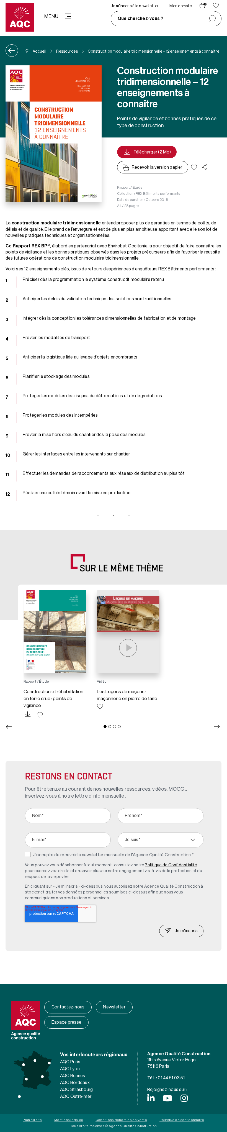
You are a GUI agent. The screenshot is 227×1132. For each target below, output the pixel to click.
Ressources (67, 51)
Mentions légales (68, 1119)
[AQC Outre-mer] (19, 1096)
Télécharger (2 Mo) (152, 152)
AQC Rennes (72, 1076)
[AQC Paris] (34, 1060)
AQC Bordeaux (75, 1082)
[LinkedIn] (150, 1098)
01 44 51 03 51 (171, 1078)
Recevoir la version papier (157, 167)
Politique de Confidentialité (171, 865)
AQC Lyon (70, 1069)
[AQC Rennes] (23, 1064)
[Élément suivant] (217, 726)
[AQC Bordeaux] (26, 1079)
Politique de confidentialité (181, 1119)
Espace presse (66, 1022)
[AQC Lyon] (42, 1076)
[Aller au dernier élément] (8, 726)
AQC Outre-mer (75, 1096)
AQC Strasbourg (76, 1089)
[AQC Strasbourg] (49, 1063)
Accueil (39, 51)
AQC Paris (70, 1062)
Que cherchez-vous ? (141, 18)
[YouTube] (167, 1098)
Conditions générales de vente (121, 1119)
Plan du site (32, 1119)
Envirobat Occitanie (128, 246)
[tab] (105, 726)
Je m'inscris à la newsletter (135, 6)
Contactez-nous (67, 1007)
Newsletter (114, 1007)
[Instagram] (184, 1098)
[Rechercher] (212, 18)
